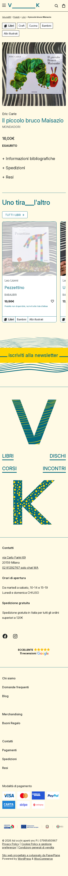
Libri (8, 456)
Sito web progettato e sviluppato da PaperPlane (31, 855)
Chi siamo (9, 678)
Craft (21, 25)
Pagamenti (9, 750)
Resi (10, 177)
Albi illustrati (11, 33)
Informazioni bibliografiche (30, 158)
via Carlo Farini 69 (14, 557)
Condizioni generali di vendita (36, 847)
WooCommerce (43, 858)
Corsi (9, 468)
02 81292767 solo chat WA (20, 567)
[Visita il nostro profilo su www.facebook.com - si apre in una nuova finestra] (5, 636)
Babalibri (11, 294)
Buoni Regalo (11, 723)
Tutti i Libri (13, 214)
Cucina (33, 25)
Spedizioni (15, 167)
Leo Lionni (11, 280)
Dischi (58, 456)
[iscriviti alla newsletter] (34, 355)
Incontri (54, 468)
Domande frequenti (15, 687)
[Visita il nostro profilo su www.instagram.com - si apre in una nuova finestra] (15, 636)
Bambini (46, 25)
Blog (5, 696)
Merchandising (12, 714)
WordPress (24, 858)
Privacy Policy (10, 843)
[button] (52, 301)
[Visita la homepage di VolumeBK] (24, 6)
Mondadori (11, 127)
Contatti (7, 741)
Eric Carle (9, 114)
